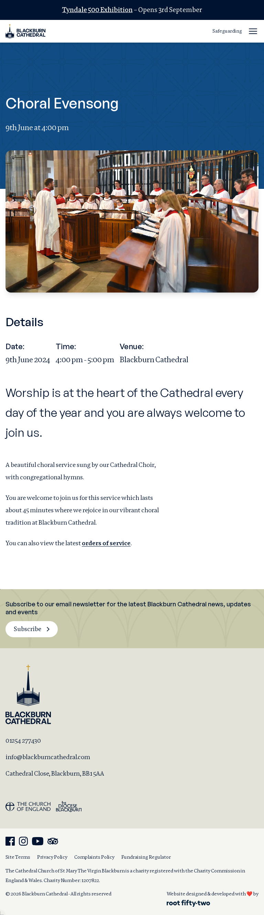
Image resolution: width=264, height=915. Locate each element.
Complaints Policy (94, 857)
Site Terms (18, 857)
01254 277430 (23, 740)
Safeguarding (227, 31)
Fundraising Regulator (146, 857)
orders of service (106, 543)
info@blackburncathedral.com (48, 757)
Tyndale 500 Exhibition (97, 9)
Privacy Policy (52, 857)
